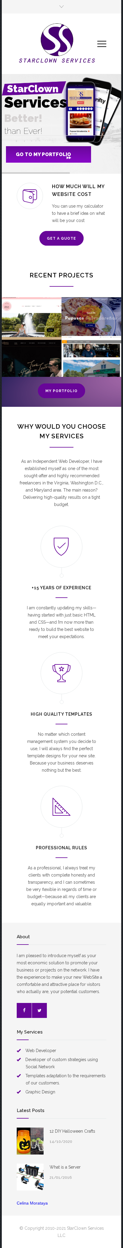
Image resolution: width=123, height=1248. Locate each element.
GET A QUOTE (61, 238)
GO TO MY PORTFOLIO (43, 154)
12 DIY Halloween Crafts (72, 1131)
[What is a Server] (30, 1177)
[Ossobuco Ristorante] (31, 357)
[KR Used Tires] (91, 357)
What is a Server (65, 1167)
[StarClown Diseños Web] (57, 43)
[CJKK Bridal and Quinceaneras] (31, 317)
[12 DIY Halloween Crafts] (30, 1141)
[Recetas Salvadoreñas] (91, 317)
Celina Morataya (32, 1203)
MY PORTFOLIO (61, 391)
